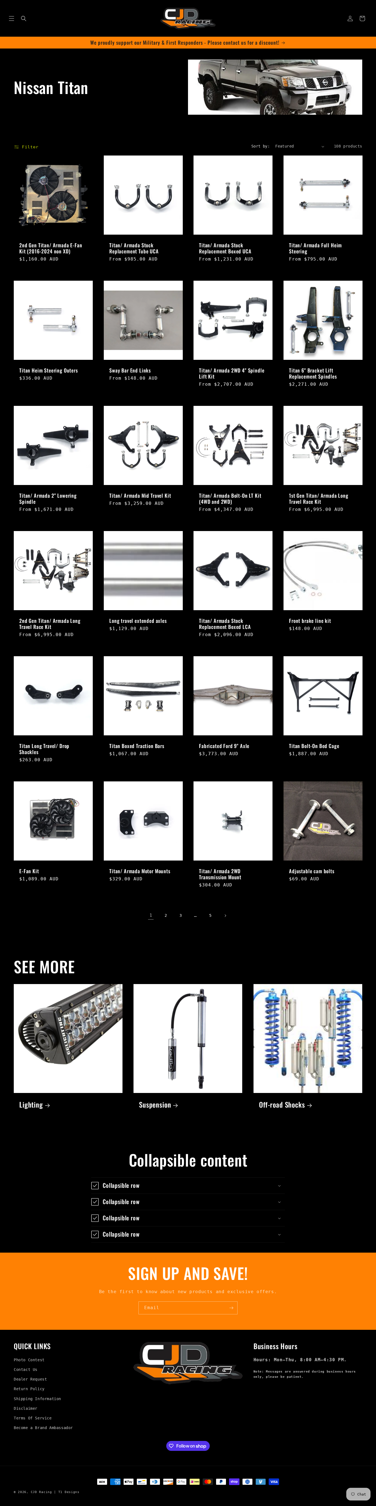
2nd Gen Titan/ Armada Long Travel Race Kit (50, 624)
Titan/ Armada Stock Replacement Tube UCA (134, 248)
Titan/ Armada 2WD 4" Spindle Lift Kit (232, 373)
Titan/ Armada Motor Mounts (139, 871)
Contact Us (25, 1369)
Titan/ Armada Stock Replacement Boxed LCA (225, 624)
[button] (12, 18)
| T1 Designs (66, 1492)
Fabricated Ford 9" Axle (224, 746)
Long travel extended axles (138, 621)
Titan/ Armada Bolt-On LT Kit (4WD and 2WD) (230, 498)
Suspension (155, 1104)
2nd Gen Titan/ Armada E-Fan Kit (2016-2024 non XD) (50, 248)
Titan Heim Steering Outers (48, 370)
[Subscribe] (231, 1307)
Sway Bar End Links (130, 370)
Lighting (31, 1104)
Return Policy (29, 1389)
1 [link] (150, 915)
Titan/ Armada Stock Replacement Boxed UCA (225, 248)
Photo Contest (29, 1360)
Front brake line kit (310, 621)
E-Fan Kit (29, 871)
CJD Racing (41, 1492)
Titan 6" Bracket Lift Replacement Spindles (313, 373)
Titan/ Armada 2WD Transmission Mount (220, 874)
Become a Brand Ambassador (43, 1427)
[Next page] (225, 916)
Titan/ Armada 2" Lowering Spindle (48, 498)
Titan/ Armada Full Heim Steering (315, 248)
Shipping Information (37, 1399)
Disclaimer (25, 1408)
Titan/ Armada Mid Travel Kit (140, 495)
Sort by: (260, 146)
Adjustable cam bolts (311, 871)
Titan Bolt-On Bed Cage (314, 746)
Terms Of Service (33, 1418)
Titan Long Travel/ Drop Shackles (44, 749)
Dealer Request (30, 1379)
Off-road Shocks (282, 1104)
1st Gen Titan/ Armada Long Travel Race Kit (318, 498)
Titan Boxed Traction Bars (136, 746)
